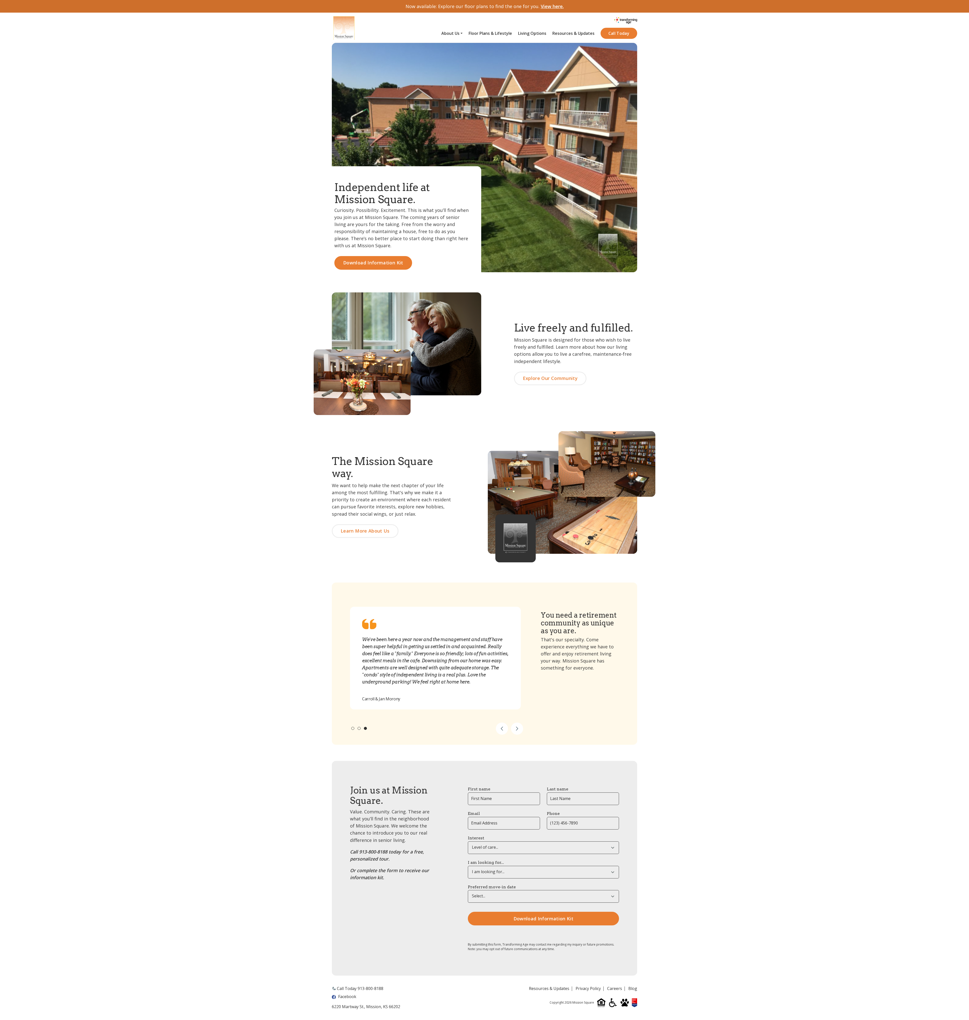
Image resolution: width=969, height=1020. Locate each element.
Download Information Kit (373, 263)
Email (474, 813)
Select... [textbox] (478, 896)
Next (517, 729)
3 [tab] (365, 728)
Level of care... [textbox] (485, 847)
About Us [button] (450, 33)
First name (479, 789)
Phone (553, 813)
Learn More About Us (365, 531)
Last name (557, 789)
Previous (502, 729)
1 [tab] (352, 728)
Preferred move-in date (492, 887)
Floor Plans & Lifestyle (490, 33)
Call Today (618, 33)
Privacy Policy (588, 988)
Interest (476, 838)
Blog (632, 988)
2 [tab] (359, 728)
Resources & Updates (573, 33)
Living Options (532, 33)
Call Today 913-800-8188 (360, 988)
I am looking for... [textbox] (488, 871)
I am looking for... (486, 862)
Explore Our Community (550, 378)
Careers (614, 988)
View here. (552, 6)
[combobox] (543, 847)
